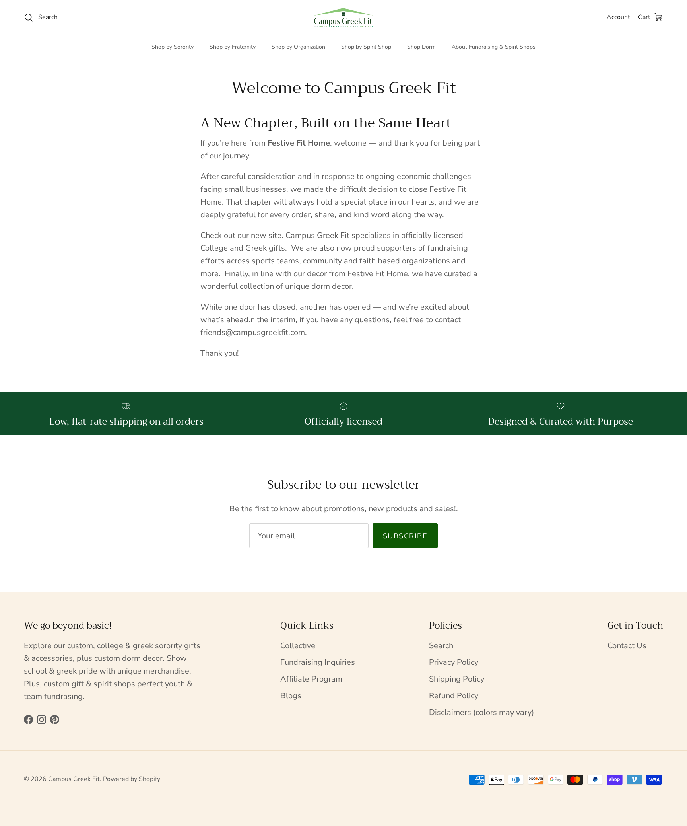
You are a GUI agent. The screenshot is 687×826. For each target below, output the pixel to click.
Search (441, 645)
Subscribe (405, 536)
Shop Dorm (421, 47)
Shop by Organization (298, 47)
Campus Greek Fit (74, 779)
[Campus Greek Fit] (343, 17)
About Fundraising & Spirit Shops (494, 47)
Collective (297, 645)
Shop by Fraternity (233, 47)
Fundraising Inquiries (317, 662)
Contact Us (626, 645)
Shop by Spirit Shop (366, 47)
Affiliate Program (311, 679)
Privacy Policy (453, 662)
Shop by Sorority (172, 47)
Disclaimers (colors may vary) (481, 712)
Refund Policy (453, 695)
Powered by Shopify (131, 779)
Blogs (290, 695)
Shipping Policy (456, 679)
